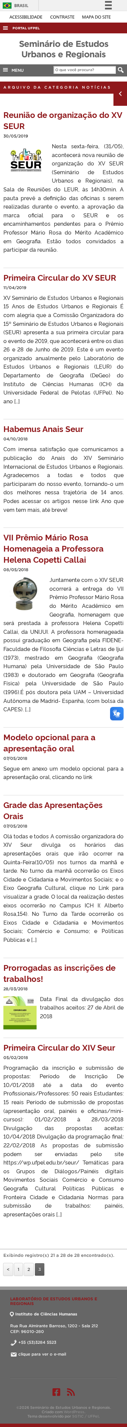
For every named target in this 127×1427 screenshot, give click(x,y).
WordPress (74, 1412)
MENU (16, 70)
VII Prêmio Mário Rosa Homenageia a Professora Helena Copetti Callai (53, 548)
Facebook (56, 1392)
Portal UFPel (26, 28)
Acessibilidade (26, 17)
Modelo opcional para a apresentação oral (49, 742)
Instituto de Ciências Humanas (46, 1314)
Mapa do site (96, 17)
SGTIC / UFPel (85, 1416)
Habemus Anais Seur (43, 428)
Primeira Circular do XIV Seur (59, 1047)
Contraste (63, 17)
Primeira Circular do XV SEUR (59, 277)
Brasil (14, 5)
